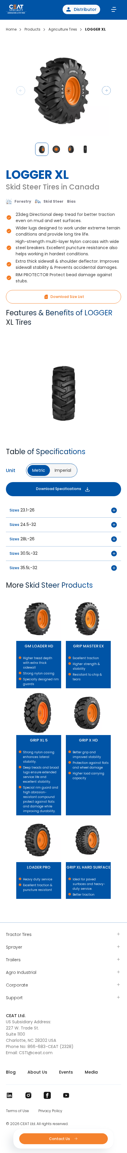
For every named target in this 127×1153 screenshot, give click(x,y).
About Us (37, 1072)
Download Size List (67, 296)
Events (66, 1072)
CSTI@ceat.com (36, 1053)
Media (91, 1072)
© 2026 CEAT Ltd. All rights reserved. (37, 1124)
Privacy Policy (50, 1111)
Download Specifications (58, 488)
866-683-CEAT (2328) (50, 1046)
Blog (11, 1072)
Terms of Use (17, 1111)
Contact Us (60, 1138)
